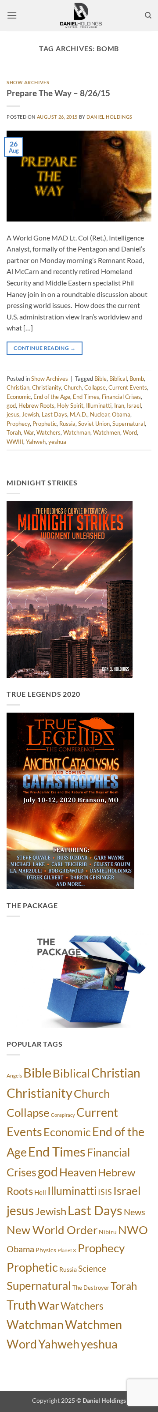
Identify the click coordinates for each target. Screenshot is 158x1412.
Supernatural (128, 423)
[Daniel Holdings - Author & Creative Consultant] (81, 15)
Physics (46, 1250)
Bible (100, 378)
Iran (119, 405)
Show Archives (28, 82)
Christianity (46, 387)
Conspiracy (63, 1115)
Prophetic (44, 423)
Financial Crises (121, 396)
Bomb (136, 378)
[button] (12, 15)
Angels (14, 1075)
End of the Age (51, 396)
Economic (19, 396)
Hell (40, 1192)
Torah (14, 432)
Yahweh (36, 441)
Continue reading (44, 348)
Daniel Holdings (109, 117)
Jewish (30, 414)
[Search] (148, 15)
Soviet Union (94, 423)
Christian (18, 387)
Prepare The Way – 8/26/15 (58, 93)
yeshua (57, 441)
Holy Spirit (70, 405)
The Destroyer (90, 1287)
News (134, 1212)
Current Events (127, 387)
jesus (13, 414)
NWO (133, 1229)
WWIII (15, 441)
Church (73, 387)
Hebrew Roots (36, 405)
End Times (86, 396)
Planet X (66, 1250)
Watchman (76, 432)
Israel (134, 405)
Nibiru (108, 1232)
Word (130, 432)
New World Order (52, 1229)
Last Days (54, 414)
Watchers (48, 432)
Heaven (78, 1172)
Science (92, 1268)
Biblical (118, 378)
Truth (21, 1304)
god (11, 405)
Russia (67, 423)
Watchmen (106, 432)
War (29, 432)
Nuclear (99, 414)
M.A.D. (78, 414)
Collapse (95, 387)
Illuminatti (98, 405)
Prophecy (18, 423)
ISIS (105, 1192)
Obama (121, 414)
